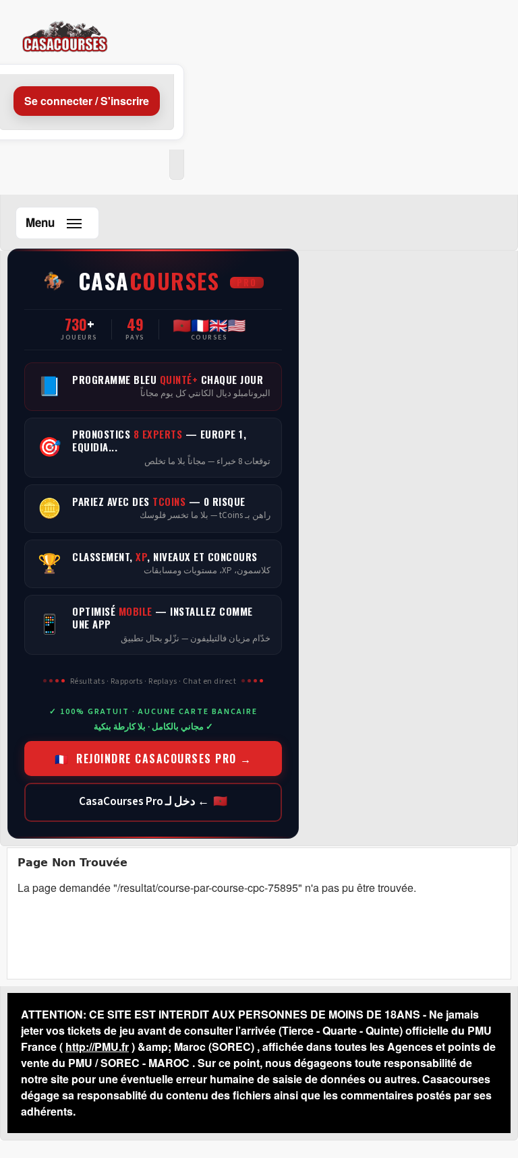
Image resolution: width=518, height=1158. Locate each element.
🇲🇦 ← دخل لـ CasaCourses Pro (153, 802)
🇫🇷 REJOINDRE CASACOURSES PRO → (153, 758)
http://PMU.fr (97, 1046)
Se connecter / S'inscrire (86, 100)
